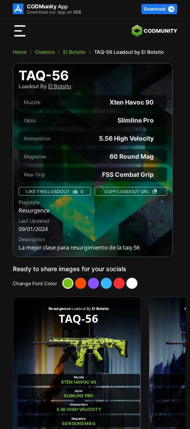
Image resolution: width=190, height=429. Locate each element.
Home (20, 52)
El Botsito (74, 52)
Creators (45, 52)
